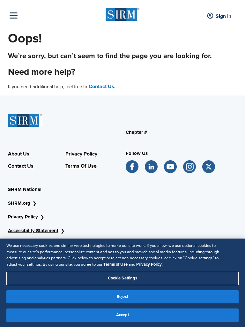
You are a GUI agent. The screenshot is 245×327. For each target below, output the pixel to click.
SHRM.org (19, 203)
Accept (122, 314)
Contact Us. (102, 86)
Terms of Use (115, 264)
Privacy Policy (23, 217)
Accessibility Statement (33, 230)
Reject (122, 296)
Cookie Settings (122, 278)
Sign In (223, 16)
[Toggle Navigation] (56, 15)
